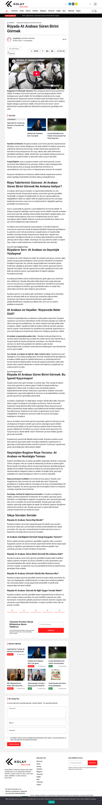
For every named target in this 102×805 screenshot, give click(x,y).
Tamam (51, 802)
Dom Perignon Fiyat (14, 372)
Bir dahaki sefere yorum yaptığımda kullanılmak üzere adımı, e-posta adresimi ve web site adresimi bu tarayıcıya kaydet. (38, 739)
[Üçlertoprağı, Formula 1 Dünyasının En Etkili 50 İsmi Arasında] (37, 679)
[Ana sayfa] (7, 11)
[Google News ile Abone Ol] (14, 49)
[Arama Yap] (95, 4)
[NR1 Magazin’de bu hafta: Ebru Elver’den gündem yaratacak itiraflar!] (16, 679)
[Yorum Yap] (43, 51)
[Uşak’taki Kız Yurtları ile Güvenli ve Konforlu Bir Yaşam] (16, 128)
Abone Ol (51, 630)
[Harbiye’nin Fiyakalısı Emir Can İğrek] (36, 128)
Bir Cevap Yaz (14, 699)
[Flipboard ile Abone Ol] (11, 53)
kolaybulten (17, 38)
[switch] (94, 11)
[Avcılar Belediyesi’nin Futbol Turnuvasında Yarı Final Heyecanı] (57, 128)
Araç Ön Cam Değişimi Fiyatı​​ (17, 247)
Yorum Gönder (14, 744)
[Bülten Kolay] (18, 4)
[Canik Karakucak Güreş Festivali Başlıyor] (57, 679)
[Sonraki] (90, 3)
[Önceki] (65, 3)
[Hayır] (100, 801)
